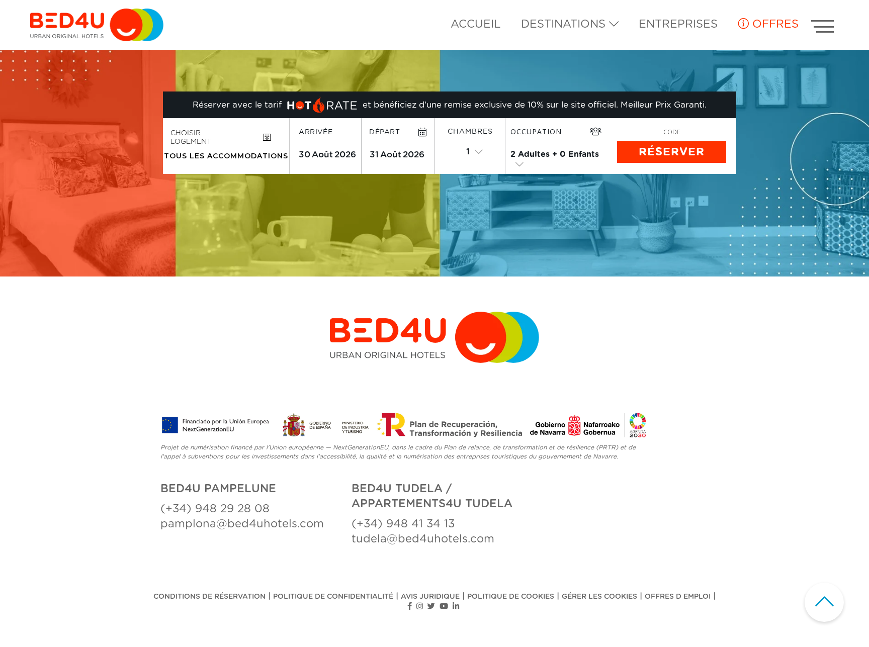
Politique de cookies (510, 596)
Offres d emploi (678, 596)
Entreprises (678, 24)
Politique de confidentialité (333, 596)
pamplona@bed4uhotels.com (242, 523)
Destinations (565, 24)
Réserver (672, 151)
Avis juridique (430, 596)
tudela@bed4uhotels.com (423, 538)
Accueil (476, 24)
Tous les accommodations (226, 155)
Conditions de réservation (209, 596)
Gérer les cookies (599, 596)
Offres (774, 24)
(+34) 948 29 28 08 (215, 508)
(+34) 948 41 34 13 (403, 523)
